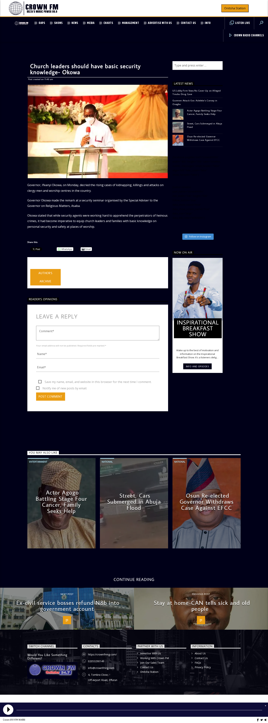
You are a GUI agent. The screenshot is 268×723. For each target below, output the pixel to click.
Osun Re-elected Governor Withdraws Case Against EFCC (203, 138)
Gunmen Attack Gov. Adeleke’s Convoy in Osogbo (194, 102)
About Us (200, 653)
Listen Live (242, 23)
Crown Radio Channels (248, 35)
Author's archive (45, 277)
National (107, 461)
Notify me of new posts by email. (64, 388)
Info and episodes (197, 366)
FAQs (198, 662)
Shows (58, 23)
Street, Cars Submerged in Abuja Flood (204, 125)
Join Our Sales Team (152, 662)
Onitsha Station (235, 8)
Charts (108, 23)
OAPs (42, 23)
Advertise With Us (160, 23)
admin (34, 266)
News (74, 23)
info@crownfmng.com (101, 668)
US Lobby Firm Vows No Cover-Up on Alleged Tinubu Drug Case (196, 92)
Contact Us (188, 23)
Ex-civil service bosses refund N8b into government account (67, 606)
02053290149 (96, 661)
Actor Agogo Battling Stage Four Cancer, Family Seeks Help (204, 112)
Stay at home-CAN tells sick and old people (202, 606)
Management (130, 23)
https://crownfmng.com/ (102, 654)
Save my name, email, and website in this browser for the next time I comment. (98, 382)
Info (208, 23)
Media (91, 23)
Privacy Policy (203, 667)
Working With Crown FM (154, 658)
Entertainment (38, 461)
